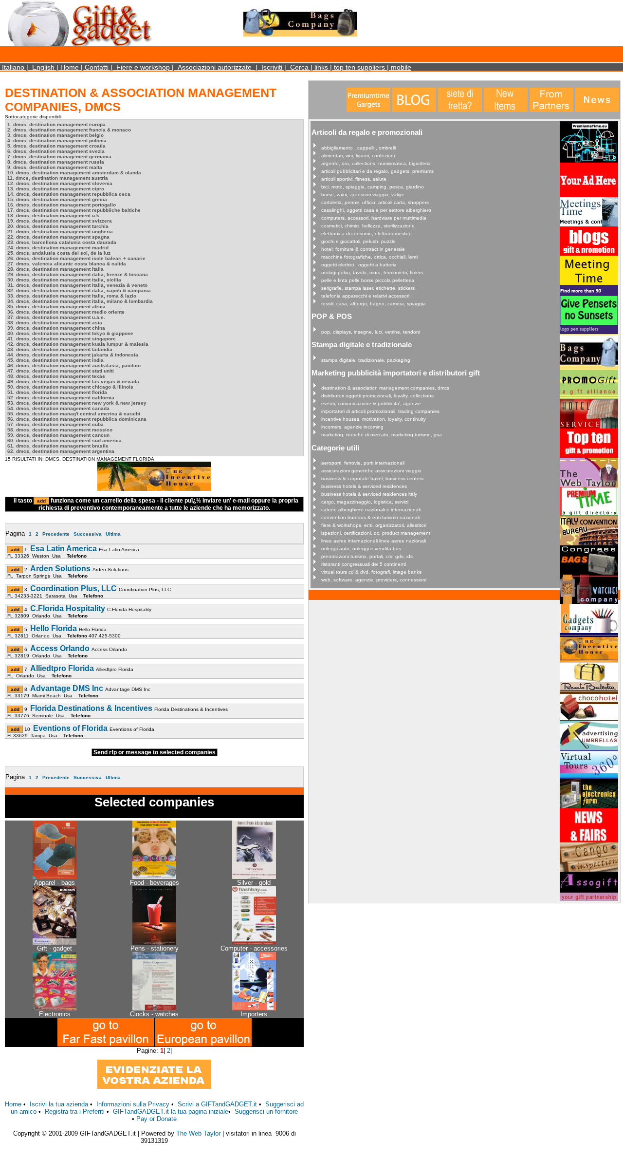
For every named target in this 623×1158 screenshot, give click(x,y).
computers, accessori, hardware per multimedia (373, 218)
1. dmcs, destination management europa (56, 124)
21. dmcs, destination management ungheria (60, 231)
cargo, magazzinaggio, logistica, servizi (364, 501)
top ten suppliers (359, 67)
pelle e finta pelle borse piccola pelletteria (367, 280)
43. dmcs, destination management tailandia (59, 349)
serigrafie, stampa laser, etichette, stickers (368, 288)
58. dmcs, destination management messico (59, 429)
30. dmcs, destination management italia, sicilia (64, 279)
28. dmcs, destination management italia (55, 269)
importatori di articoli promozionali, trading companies (380, 411)
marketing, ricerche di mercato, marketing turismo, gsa (381, 434)
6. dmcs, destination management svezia (56, 151)
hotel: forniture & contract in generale (363, 249)
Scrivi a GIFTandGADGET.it (217, 1104)
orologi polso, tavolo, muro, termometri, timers (372, 272)
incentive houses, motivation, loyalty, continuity (373, 419)
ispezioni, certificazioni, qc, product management (375, 533)
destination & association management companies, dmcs (385, 388)
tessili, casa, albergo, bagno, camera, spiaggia (373, 303)
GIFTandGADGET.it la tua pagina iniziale (170, 1111)
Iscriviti (271, 67)
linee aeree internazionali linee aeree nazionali (373, 540)
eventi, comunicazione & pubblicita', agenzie (371, 403)
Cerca (299, 67)
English (43, 67)
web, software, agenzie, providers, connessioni (373, 579)
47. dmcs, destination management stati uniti (60, 371)
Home (69, 67)
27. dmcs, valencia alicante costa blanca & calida (66, 263)
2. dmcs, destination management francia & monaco (69, 129)
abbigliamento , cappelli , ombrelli (358, 147)
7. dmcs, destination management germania (59, 156)
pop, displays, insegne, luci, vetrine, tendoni (370, 332)
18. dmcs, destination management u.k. (54, 215)
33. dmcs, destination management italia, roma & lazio (71, 296)
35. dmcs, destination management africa (56, 306)
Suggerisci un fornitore (266, 1111)
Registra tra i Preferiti (75, 1111)
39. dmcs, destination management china (56, 328)
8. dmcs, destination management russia (55, 162)
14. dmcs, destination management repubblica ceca (68, 194)
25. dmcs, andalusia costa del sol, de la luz (58, 253)
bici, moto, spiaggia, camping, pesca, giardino (372, 186)
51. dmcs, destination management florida (57, 392)
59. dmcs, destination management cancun (58, 435)
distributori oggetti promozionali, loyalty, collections (377, 395)
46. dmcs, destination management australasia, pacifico (74, 365)
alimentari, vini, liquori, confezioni (358, 155)
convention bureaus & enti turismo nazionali (370, 517)
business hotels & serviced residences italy (369, 494)
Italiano (13, 67)
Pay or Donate (156, 1118)
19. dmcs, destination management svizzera (59, 221)
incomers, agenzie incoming (352, 427)
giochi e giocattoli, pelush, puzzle (358, 241)
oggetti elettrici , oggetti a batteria (359, 264)
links (321, 67)
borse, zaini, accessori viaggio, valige (362, 194)
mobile (401, 67)
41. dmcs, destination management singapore (61, 338)
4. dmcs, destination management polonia (57, 140)
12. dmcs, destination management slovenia (59, 183)
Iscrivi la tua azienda (59, 1104)
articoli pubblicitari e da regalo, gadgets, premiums (377, 171)
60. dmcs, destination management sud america (64, 440)
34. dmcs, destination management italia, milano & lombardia (80, 301)
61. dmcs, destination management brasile (58, 445)
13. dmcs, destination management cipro (55, 188)
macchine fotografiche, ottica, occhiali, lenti (369, 257)
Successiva (87, 534)
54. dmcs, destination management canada (58, 408)
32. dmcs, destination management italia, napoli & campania (79, 290)
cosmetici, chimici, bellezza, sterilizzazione (368, 225)
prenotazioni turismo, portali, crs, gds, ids (367, 556)
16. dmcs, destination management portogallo (61, 204)
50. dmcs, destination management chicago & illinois (70, 387)
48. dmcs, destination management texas (56, 376)
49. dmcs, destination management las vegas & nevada (73, 381)
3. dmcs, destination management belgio (55, 135)
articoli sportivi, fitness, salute (353, 179)
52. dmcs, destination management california (60, 397)
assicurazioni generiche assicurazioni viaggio (371, 470)
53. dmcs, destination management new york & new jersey (77, 403)
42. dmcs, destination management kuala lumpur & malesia (77, 344)
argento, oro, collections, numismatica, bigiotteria (376, 163)
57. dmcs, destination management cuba (55, 424)
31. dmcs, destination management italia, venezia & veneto (77, 285)
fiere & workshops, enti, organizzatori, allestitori (373, 525)
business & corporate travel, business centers (372, 478)
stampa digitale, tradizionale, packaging (365, 360)
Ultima (113, 534)
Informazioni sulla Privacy (132, 1104)
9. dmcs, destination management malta (54, 167)
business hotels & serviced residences (364, 486)
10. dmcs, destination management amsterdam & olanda (74, 172)
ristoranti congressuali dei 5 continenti (363, 564)
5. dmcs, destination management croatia (56, 146)
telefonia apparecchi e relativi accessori (365, 296)
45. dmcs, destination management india (55, 360)
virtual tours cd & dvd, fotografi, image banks (371, 572)
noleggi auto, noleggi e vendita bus (361, 548)
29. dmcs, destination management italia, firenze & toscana (77, 274)
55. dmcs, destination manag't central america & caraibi (73, 413)
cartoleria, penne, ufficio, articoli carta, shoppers (375, 202)
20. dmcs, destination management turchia (58, 226)
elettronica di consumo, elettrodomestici (365, 233)
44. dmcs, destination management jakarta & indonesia (72, 354)
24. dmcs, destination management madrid (58, 247)
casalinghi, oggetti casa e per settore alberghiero (376, 210)
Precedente (56, 534)
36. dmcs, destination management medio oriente (66, 312)
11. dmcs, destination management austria (57, 178)
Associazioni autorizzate (215, 67)
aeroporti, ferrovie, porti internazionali (362, 463)
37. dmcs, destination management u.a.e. (56, 317)
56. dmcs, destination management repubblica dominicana (77, 419)
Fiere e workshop (143, 67)
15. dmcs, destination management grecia (57, 199)
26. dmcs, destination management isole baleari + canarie (76, 258)
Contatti (97, 67)
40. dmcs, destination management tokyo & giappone (70, 333)
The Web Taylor (198, 1133)
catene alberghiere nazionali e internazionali (371, 509)
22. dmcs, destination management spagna (58, 237)
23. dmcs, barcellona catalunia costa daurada (61, 242)
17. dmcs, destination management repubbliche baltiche (74, 210)
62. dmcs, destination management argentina (60, 451)
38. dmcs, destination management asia (54, 322)
